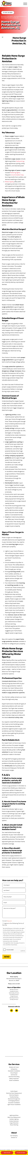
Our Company (14, 1135)
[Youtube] (16, 1010)
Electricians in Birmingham (7, 16)
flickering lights (15, 172)
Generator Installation (14, 1102)
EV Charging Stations (14, 1100)
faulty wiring (20, 161)
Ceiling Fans (14, 1069)
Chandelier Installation (14, 1071)
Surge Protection (14, 1123)
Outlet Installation (14, 1080)
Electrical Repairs (14, 1095)
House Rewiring (14, 1125)
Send (6, 957)
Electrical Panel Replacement (14, 1093)
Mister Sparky (6, 3)
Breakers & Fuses (14, 1067)
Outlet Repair (14, 1091)
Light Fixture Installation (14, 1104)
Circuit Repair (14, 1073)
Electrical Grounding (14, 1076)
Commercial (14, 1074)
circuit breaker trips (17, 175)
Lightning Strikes (14, 1115)
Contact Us (14, 1137)
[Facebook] (11, 1010)
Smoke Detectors (14, 1121)
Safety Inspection (14, 1078)
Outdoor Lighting (14, 1119)
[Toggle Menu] (25, 4)
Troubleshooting (14, 1097)
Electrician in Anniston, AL (20, 16)
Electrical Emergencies (14, 1099)
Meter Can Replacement (14, 1117)
